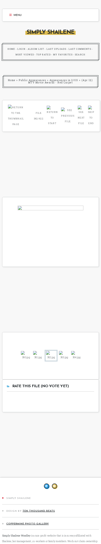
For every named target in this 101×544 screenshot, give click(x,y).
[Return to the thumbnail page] (16, 115)
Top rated (43, 54)
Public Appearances (32, 80)
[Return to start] (52, 115)
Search (80, 54)
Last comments (80, 49)
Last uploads (56, 49)
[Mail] (54, 486)
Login (21, 49)
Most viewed (25, 54)
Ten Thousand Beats (39, 511)
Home (11, 49)
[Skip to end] (91, 115)
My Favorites (63, 54)
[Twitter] (46, 486)
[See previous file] (67, 115)
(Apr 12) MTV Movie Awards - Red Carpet (60, 81)
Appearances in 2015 (64, 80)
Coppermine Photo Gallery (27, 524)
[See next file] (81, 115)
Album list (36, 49)
